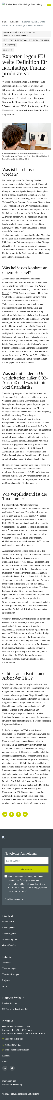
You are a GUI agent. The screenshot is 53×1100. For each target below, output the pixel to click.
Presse (5, 1061)
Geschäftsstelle (9, 945)
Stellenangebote (9, 933)
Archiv (5, 986)
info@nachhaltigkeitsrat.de (17, 1049)
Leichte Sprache (9, 1003)
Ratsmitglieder (8, 927)
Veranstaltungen (9, 968)
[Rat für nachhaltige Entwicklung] (22, 4)
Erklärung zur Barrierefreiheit (15, 1009)
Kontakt (5, 1055)
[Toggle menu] (49, 4)
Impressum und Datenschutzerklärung (12, 1083)
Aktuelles (14, 21)
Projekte (6, 980)
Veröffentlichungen (10, 974)
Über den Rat (8, 921)
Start (4, 21)
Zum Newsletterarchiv (14, 899)
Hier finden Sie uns (14, 1039)
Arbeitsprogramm (10, 939)
